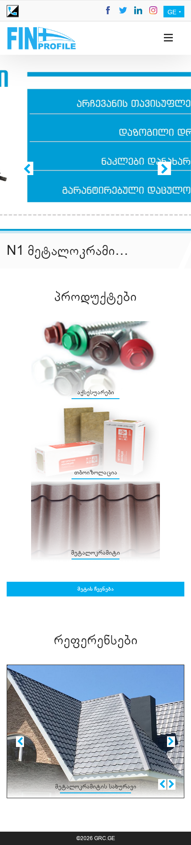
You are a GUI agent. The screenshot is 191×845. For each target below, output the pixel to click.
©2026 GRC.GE (95, 838)
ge (172, 12)
